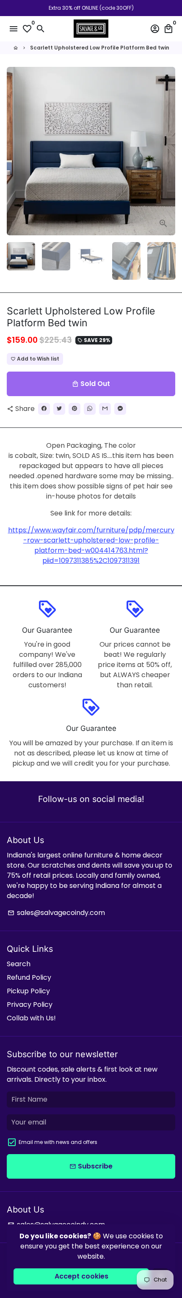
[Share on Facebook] (44, 409)
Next (167, 151)
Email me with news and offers (58, 1142)
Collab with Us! (31, 1018)
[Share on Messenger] (120, 409)
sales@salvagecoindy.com (56, 913)
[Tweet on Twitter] (59, 409)
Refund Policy (29, 977)
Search (18, 964)
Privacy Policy (29, 1004)
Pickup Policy (28, 991)
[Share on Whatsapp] (90, 409)
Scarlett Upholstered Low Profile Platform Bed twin (99, 47)
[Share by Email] (105, 409)
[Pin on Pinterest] (74, 409)
